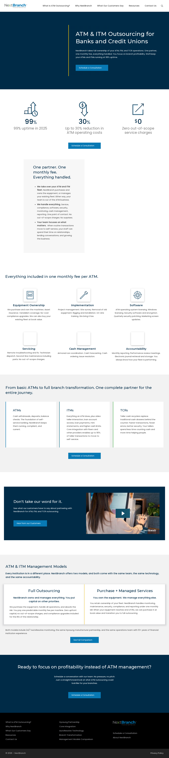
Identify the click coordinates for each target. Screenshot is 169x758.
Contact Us (11, 739)
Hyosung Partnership (69, 722)
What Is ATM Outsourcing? (18, 722)
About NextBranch (122, 737)
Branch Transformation (70, 735)
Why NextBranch (14, 726)
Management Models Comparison (76, 739)
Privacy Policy (157, 753)
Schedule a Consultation (125, 733)
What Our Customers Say (18, 730)
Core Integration (67, 726)
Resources (11, 735)
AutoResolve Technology (71, 730)
